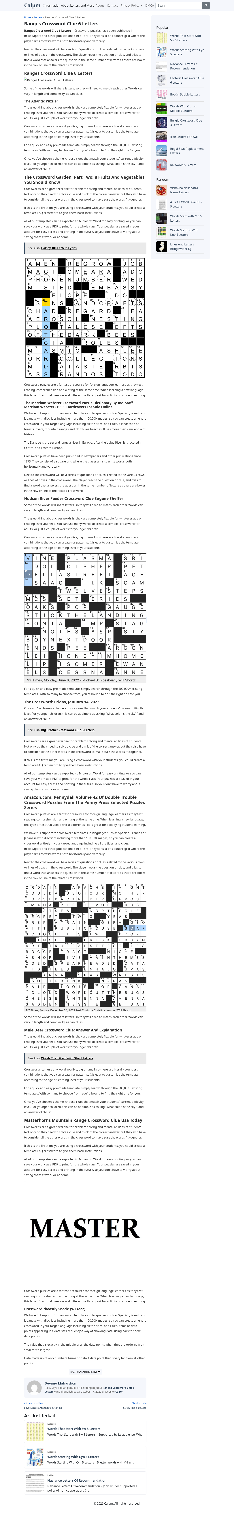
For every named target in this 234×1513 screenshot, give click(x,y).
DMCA (149, 5)
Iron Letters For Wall (184, 137)
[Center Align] (206, 5)
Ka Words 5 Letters (183, 165)
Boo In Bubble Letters (185, 94)
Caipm (119, 1391)
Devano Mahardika (60, 1383)
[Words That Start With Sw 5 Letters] (35, 1431)
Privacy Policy (130, 5)
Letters (51, 1423)
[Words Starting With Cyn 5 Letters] (35, 1457)
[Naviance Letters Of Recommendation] (35, 1483)
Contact (112, 5)
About (100, 5)
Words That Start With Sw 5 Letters (73, 1429)
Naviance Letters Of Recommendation (76, 1480)
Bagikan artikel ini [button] (84, 1372)
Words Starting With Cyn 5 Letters (73, 1457)
